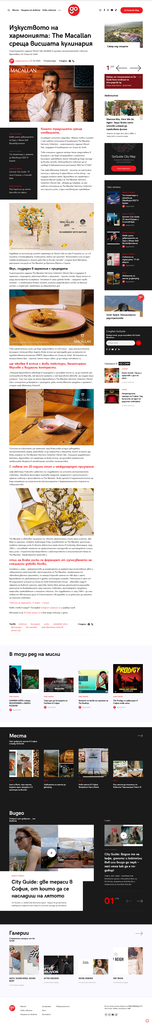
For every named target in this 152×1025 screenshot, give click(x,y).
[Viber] (73, 61)
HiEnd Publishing (133, 1006)
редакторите (21, 61)
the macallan (31, 627)
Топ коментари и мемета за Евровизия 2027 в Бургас (21, 156)
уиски (46, 624)
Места (15, 10)
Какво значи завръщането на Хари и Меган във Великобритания (21, 139)
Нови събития (49, 10)
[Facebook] (69, 61)
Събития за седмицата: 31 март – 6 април (29, 603)
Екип (44, 1010)
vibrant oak (16, 630)
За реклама (46, 1006)
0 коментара (50, 61)
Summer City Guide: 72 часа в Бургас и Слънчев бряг (20, 173)
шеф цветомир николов (52, 627)
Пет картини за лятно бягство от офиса (20, 190)
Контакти (46, 1014)
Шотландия (16, 627)
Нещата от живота (30, 10)
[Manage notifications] (147, 1020)
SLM (129, 1008)
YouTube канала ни (32, 613)
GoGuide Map (132, 10)
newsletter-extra (60, 624)
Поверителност (63, 1006)
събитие (22, 624)
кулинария (35, 624)
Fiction (115, 1008)
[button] (59, 10)
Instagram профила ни (51, 608)
